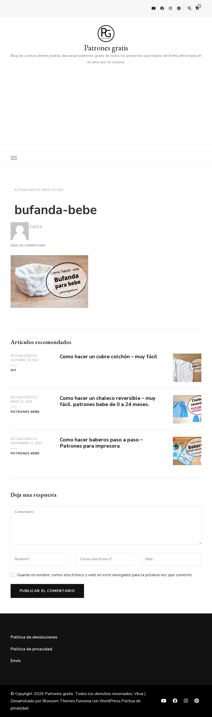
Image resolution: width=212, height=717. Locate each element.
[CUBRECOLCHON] (187, 357)
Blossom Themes (58, 701)
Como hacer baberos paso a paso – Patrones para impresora (101, 443)
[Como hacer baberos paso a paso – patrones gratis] (187, 441)
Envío (16, 661)
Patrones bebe (25, 412)
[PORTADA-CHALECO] (187, 399)
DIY (13, 370)
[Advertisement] (106, 104)
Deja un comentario (28, 245)
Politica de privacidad (31, 649)
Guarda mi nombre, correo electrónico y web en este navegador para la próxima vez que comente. (105, 575)
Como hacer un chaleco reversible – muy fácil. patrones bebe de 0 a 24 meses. (108, 401)
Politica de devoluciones (34, 637)
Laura (35, 226)
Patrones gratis (106, 48)
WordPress (110, 701)
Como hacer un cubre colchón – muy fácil (108, 356)
